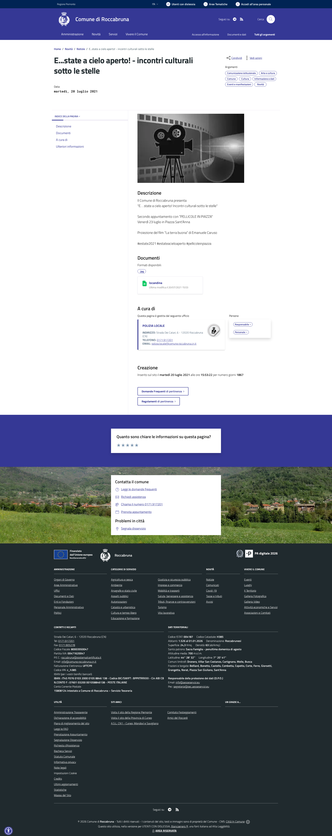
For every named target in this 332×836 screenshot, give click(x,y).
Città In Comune (235, 821)
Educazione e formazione (125, 618)
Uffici (57, 591)
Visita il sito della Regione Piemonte (131, 712)
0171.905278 (67, 645)
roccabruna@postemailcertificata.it (81, 657)
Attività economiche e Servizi (261, 607)
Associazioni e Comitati (257, 613)
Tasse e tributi (214, 596)
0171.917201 (165, 340)
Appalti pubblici (119, 596)
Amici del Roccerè (177, 718)
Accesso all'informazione (205, 34)
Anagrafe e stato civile (124, 591)
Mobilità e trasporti (168, 591)
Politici (57, 613)
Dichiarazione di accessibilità (70, 718)
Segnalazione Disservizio (68, 740)
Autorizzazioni (119, 602)
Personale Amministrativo (69, 607)
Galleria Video (252, 602)
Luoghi (248, 585)
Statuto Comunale (64, 756)
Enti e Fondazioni (64, 602)
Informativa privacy (65, 762)
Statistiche (60, 790)
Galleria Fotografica (255, 596)
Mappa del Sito (62, 795)
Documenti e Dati (64, 596)
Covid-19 (211, 591)
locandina (155, 283)
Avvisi (209, 602)
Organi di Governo (64, 579)
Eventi (248, 579)
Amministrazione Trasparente (70, 712)
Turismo (162, 607)
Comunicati (212, 585)
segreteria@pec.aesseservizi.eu (191, 686)
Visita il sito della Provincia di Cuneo (131, 718)
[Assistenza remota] (248, 821)
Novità (69, 49)
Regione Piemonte (66, 4)
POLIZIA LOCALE (153, 325)
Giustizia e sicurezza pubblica (174, 579)
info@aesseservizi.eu (188, 682)
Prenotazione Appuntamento (70, 734)
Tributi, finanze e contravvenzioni (176, 602)
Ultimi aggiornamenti (66, 784)
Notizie (81, 49)
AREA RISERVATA (166, 831)
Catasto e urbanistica (123, 607)
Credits (58, 779)
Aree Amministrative (66, 585)
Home (57, 49)
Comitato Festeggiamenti (181, 712)
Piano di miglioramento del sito (71, 723)
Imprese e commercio (170, 585)
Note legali (60, 767)
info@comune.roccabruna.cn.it (79, 662)
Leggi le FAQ (61, 729)
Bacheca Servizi (63, 751)
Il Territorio (250, 591)
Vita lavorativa (166, 613)
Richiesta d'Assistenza (66, 745)
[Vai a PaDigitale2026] (257, 553)
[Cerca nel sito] (271, 19)
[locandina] (144, 283)
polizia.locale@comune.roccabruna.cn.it (174, 344)
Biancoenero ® (179, 826)
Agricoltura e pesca (122, 579)
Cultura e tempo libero (123, 613)
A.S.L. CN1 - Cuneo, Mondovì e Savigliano (134, 723)
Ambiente (116, 585)
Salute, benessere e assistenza (175, 596)
